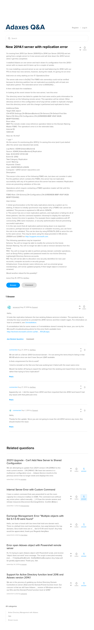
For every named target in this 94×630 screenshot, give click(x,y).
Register (75, 27)
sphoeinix (24, 594)
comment (29, 285)
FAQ (9, 616)
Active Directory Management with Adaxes (23, 612)
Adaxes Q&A (25, 27)
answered (16, 307)
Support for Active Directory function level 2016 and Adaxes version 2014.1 (35, 576)
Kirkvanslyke (25, 506)
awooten (23, 479)
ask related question (15, 339)
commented (13, 350)
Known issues (13, 620)
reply (11, 376)
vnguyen (24, 564)
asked (8, 278)
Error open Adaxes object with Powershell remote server (34, 547)
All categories (11, 606)
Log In (84, 27)
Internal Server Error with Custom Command (31, 489)
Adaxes (16, 6)
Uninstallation (30, 322)
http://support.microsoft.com (36, 236)
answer (13, 285)
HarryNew (24, 535)
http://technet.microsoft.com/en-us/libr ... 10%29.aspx (28, 331)
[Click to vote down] (80, 50)
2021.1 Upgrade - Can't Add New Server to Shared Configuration (34, 462)
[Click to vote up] (80, 48)
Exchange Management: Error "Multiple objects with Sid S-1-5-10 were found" (35, 517)
